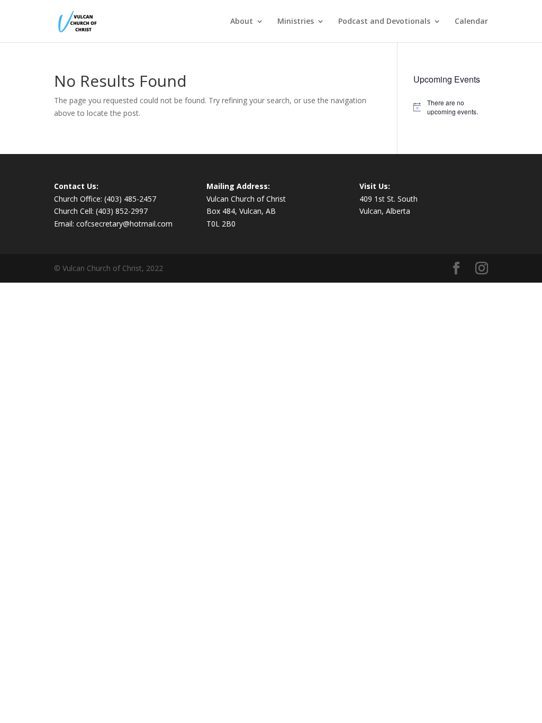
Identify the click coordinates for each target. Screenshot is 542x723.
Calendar (471, 21)
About (241, 21)
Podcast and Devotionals (384, 21)
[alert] (450, 107)
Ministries (295, 21)
